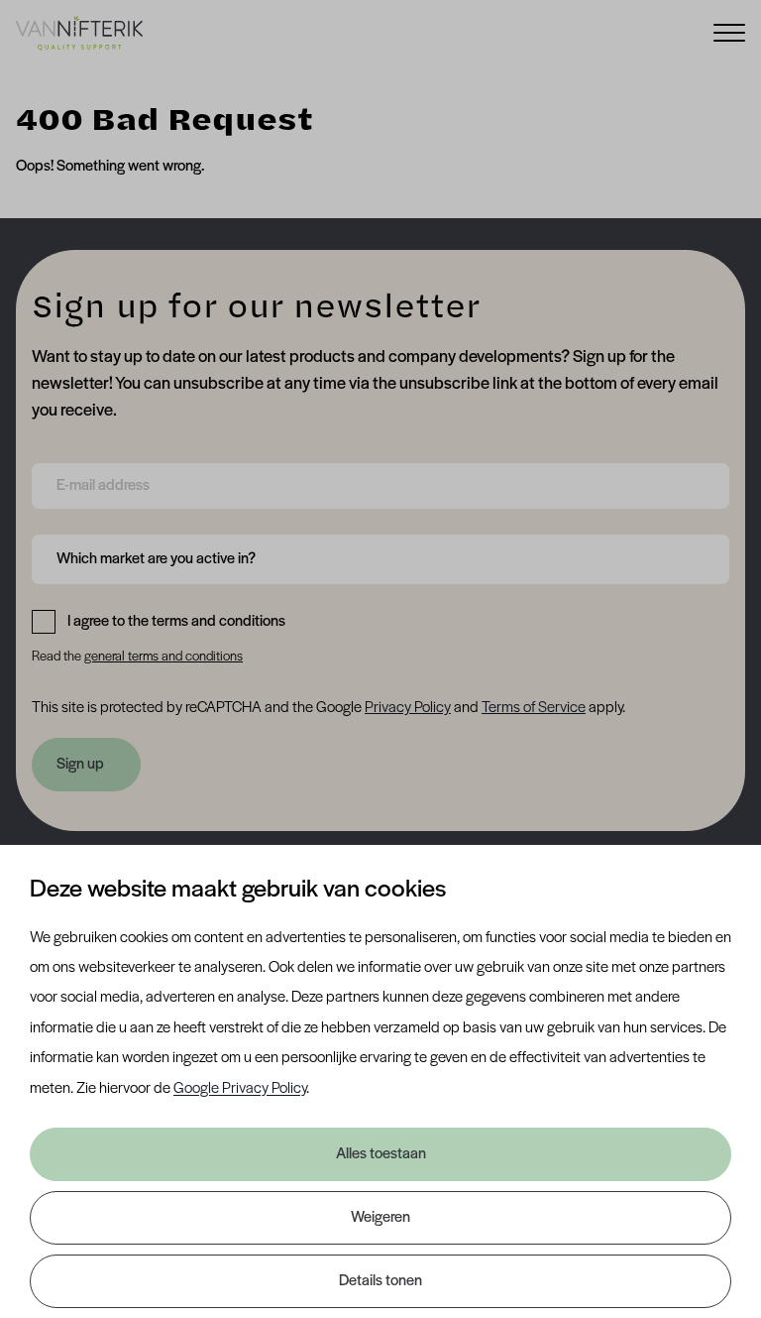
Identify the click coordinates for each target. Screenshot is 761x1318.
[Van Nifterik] (79, 33)
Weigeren (380, 1218)
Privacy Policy (408, 708)
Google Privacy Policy (239, 1089)
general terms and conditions (163, 657)
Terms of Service (534, 708)
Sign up (80, 765)
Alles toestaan (381, 1154)
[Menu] (729, 31)
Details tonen (380, 1281)
